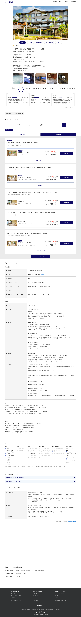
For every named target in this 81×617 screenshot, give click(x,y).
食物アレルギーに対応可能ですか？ (13, 481)
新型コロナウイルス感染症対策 (13, 113)
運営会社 (56, 595)
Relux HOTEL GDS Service (60, 600)
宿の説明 (22, 42)
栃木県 (15, 4)
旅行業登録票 (58, 609)
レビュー (30, 42)
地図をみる (43, 274)
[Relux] (9, 1)
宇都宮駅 (18, 576)
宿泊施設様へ (14, 598)
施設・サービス (49, 42)
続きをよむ (28, 70)
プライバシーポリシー (34, 609)
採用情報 (56, 598)
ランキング (35, 595)
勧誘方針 (22, 609)
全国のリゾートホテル (21, 570)
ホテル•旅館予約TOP (9, 4)
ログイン (61, 1)
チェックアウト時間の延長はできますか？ (15, 477)
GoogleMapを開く (72, 521)
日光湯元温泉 (33, 4)
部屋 (23, 134)
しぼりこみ (9, 130)
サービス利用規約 (27, 609)
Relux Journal (36, 593)
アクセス (58, 42)
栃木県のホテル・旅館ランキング (23, 573)
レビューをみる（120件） (67, 108)
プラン (58, 134)
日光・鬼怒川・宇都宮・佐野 (23, 4)
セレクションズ (36, 598)
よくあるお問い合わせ (59, 593)
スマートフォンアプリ (16, 600)
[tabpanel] (40, 23)
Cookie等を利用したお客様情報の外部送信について (47, 609)
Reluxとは (67, 1)
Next (66, 23)
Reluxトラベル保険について (17, 595)
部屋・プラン (39, 42)
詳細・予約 (66, 153)
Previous (14, 23)
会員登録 (55, 1)
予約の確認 (73, 1)
